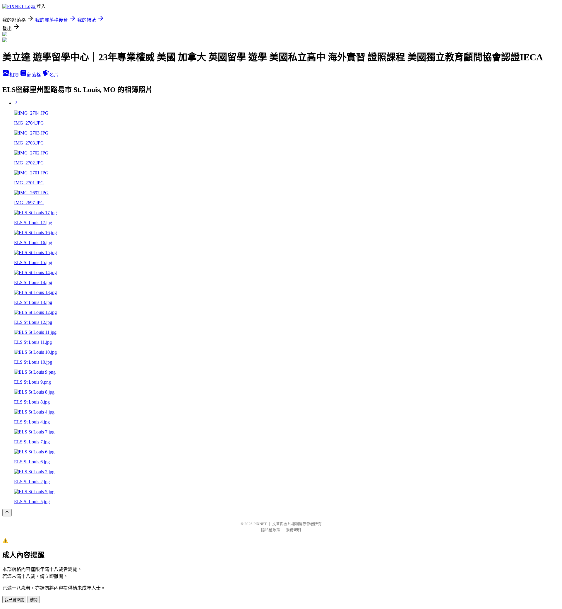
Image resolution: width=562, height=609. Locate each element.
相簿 (14, 74)
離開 (33, 600)
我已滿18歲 (14, 600)
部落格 (34, 74)
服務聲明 (293, 530)
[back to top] (7, 512)
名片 (54, 74)
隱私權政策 (270, 530)
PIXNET (260, 524)
